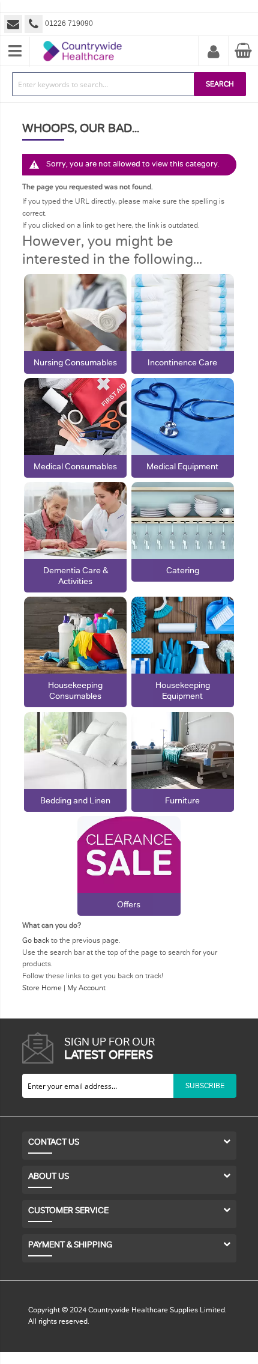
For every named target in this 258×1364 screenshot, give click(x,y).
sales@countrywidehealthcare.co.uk (14, 24)
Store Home (42, 988)
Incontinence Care (182, 362)
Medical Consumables (75, 466)
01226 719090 (69, 23)
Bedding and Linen (75, 800)
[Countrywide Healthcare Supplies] (82, 41)
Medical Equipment (182, 466)
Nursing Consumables (75, 362)
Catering (182, 570)
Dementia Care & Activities (75, 575)
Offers (128, 904)
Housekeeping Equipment (182, 690)
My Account (214, 52)
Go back (35, 940)
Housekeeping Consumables (75, 690)
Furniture (182, 800)
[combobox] (103, 84)
